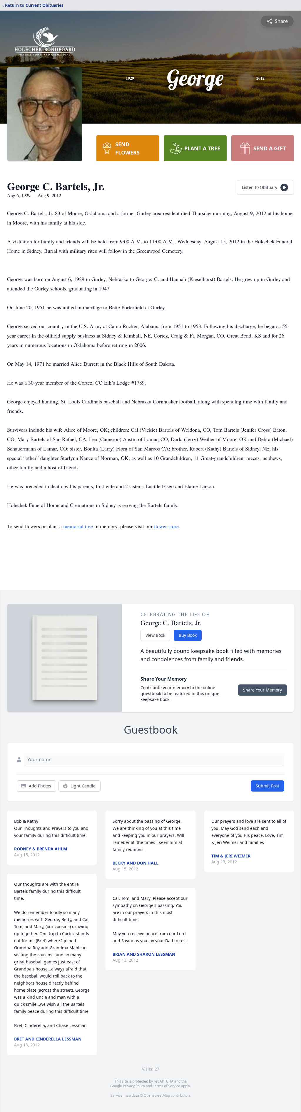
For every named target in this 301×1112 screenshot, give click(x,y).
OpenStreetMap (157, 1095)
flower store (166, 526)
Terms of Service (166, 1085)
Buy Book (188, 635)
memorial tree (78, 526)
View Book (155, 635)
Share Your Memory (262, 690)
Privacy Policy (134, 1085)
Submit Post (267, 786)
